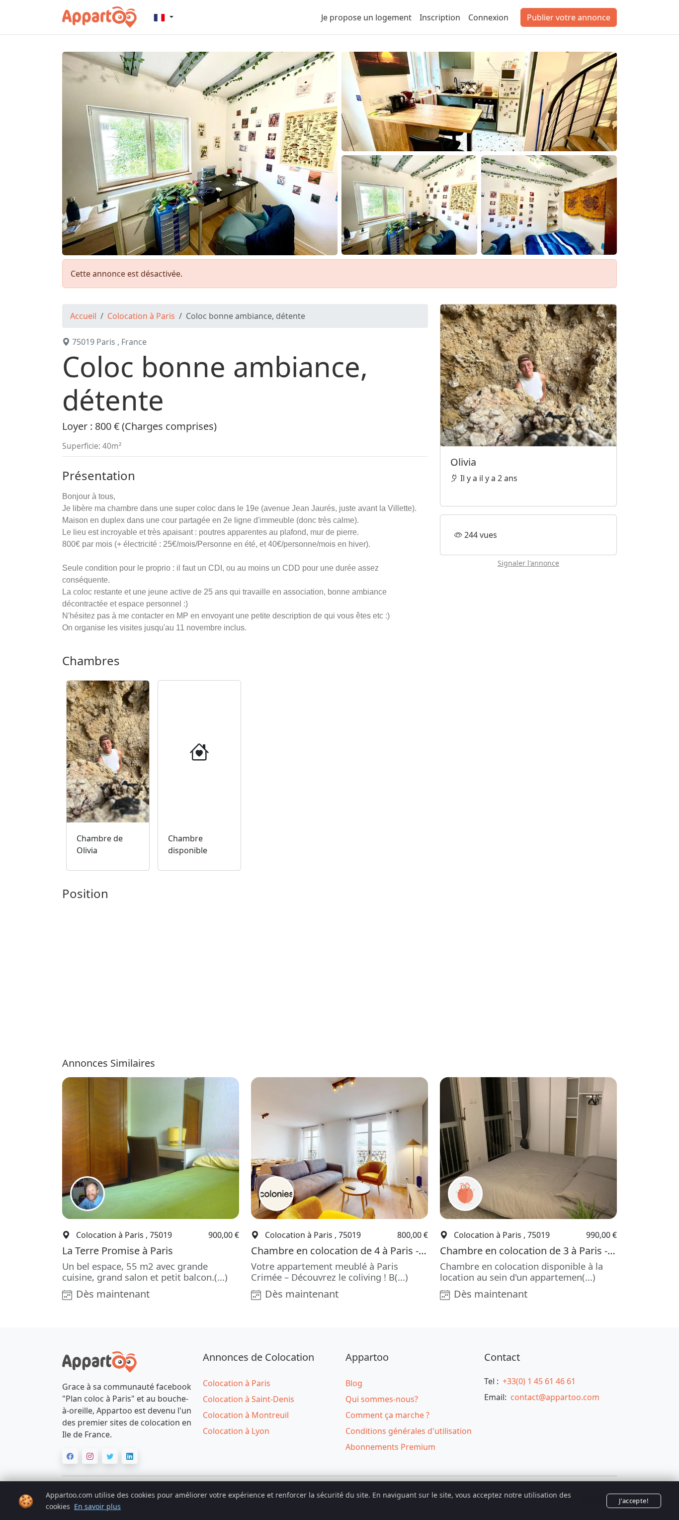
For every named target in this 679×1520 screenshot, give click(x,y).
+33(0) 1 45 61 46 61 (539, 1381)
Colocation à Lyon (236, 1430)
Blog (353, 1383)
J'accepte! (634, 1500)
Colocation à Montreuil (246, 1415)
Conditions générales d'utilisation (408, 1430)
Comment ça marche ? (387, 1415)
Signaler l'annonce (528, 563)
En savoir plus (97, 1506)
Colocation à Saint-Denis (248, 1399)
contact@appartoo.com (554, 1397)
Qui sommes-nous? (381, 1399)
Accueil (83, 315)
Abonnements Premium (390, 1446)
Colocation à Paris (141, 315)
